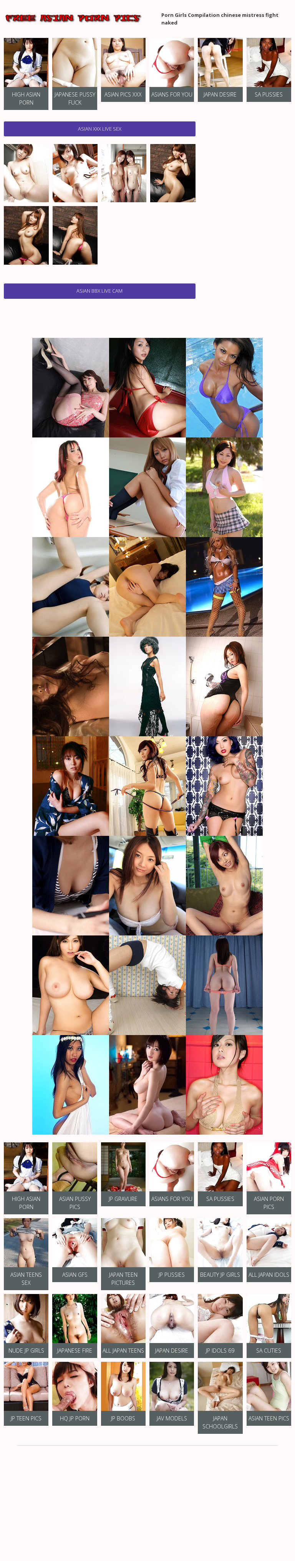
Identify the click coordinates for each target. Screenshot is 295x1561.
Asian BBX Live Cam (99, 290)
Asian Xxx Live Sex (99, 128)
